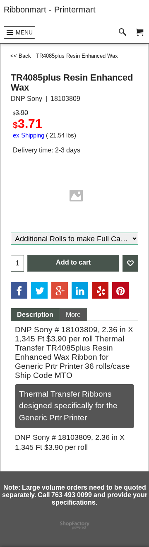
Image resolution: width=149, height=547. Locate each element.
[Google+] (59, 290)
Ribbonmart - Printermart (50, 9)
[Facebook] (19, 290)
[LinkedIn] (80, 290)
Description (35, 314)
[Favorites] (130, 263)
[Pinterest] (120, 290)
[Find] (124, 32)
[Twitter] (39, 290)
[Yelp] (100, 290)
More (73, 314)
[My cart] (139, 32)
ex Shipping (28, 135)
